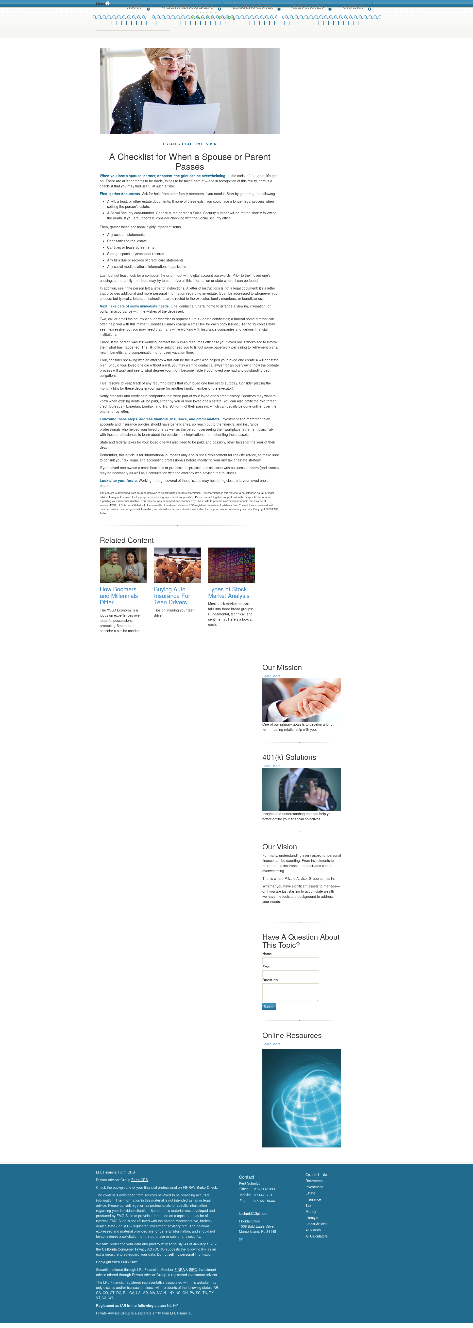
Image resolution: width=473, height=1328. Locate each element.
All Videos (313, 1229)
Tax (308, 1205)
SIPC (193, 1269)
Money (310, 1211)
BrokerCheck (207, 1187)
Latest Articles (316, 1223)
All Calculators (316, 1236)
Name (267, 953)
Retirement (314, 1180)
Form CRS (139, 1179)
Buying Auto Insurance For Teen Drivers (172, 595)
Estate (310, 1193)
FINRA (179, 1269)
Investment (314, 1186)
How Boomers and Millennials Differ (119, 595)
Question (270, 979)
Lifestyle (311, 1217)
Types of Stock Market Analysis (229, 591)
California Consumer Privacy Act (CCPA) (133, 1249)
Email (266, 966)
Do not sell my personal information (184, 1254)
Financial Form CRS (119, 1172)
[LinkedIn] (241, 1238)
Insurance (313, 1199)
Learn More (271, 675)
